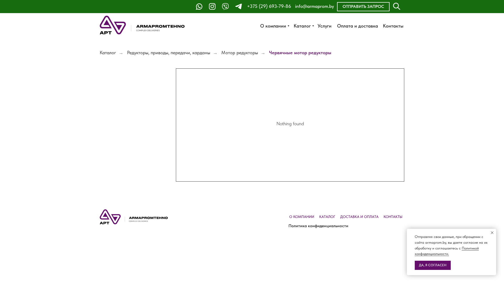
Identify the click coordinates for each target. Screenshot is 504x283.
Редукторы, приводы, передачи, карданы (168, 52)
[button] (363, 6)
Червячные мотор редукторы (300, 52)
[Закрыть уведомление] (492, 232)
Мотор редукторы (239, 52)
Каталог (108, 52)
